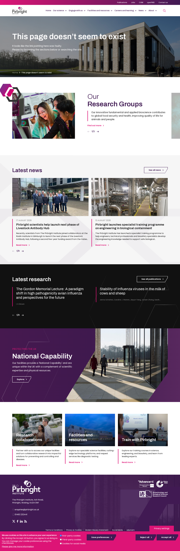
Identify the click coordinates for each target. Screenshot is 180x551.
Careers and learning (124, 10)
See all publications (151, 279)
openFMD (151, 2)
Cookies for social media (73, 543)
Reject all (144, 537)
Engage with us (76, 10)
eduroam (131, 530)
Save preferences (100, 537)
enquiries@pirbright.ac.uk (27, 509)
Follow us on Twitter (13, 521)
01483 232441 (21, 514)
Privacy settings (161, 528)
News (141, 10)
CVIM (141, 2)
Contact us (163, 2)
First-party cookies (71, 535)
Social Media (117, 530)
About (151, 10)
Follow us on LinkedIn (21, 521)
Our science (58, 10)
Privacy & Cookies (74, 530)
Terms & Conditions (54, 530)
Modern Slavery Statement (96, 530)
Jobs (133, 2)
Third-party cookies (71, 539)
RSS (25, 521)
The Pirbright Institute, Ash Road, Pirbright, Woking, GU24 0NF (27, 501)
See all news (155, 170)
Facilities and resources (99, 10)
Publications (122, 2)
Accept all (166, 537)
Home (48, 10)
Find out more (94, 125)
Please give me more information (18, 546)
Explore (20, 379)
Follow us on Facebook (17, 521)
